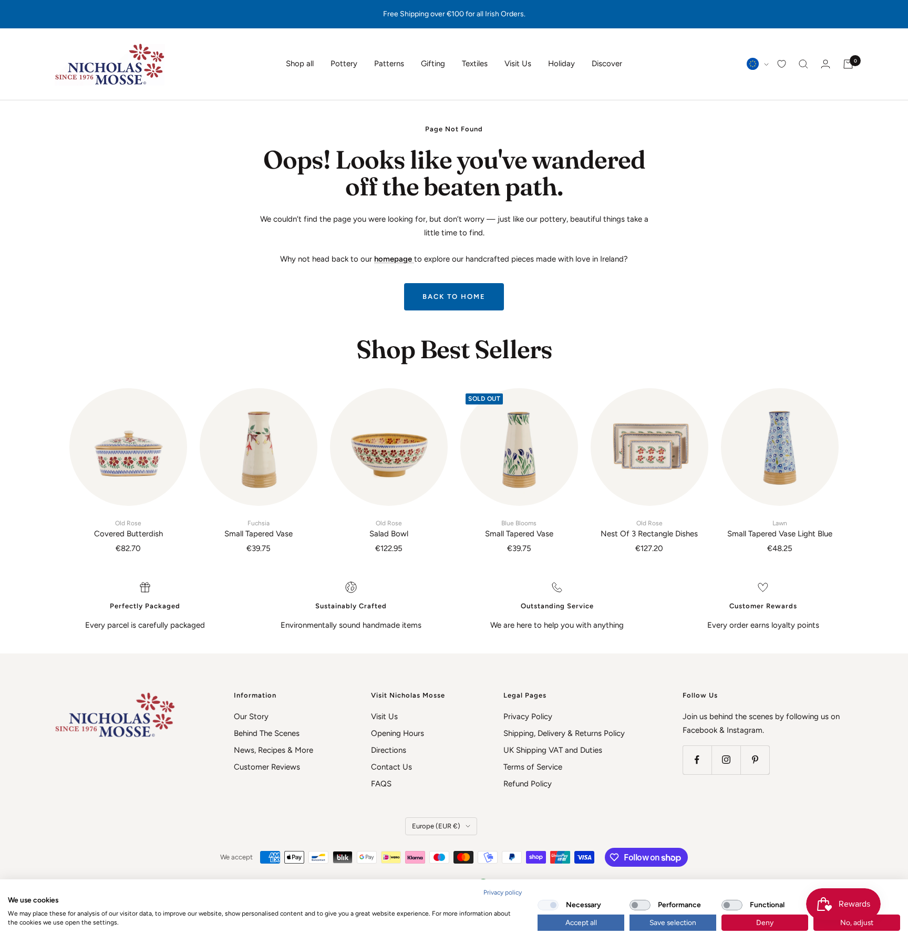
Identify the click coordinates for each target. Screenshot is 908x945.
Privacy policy (502, 892)
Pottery (344, 63)
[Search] (803, 64)
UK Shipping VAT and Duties (552, 750)
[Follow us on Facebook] (697, 759)
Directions (388, 750)
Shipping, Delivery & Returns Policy (564, 733)
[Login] (825, 63)
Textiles (475, 63)
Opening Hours (397, 733)
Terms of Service (532, 767)
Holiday (561, 63)
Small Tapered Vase (258, 529)
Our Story (251, 716)
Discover (607, 63)
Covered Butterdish (128, 529)
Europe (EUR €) (436, 826)
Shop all (300, 63)
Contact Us (391, 767)
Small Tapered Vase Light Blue (779, 529)
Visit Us (517, 63)
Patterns (389, 63)
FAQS (381, 783)
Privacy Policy (527, 716)
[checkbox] (548, 905)
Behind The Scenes (267, 733)
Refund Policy (527, 783)
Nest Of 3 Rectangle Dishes (649, 529)
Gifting (433, 63)
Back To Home (454, 296)
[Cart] (848, 64)
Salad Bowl (388, 529)
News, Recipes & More (273, 750)
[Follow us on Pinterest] (754, 759)
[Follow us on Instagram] (725, 759)
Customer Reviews (267, 767)
